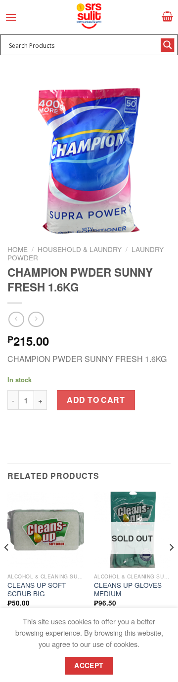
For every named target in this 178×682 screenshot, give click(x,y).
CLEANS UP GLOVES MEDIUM (128, 589)
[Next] (171, 567)
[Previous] (7, 567)
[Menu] (11, 17)
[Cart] (167, 16)
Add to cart (96, 399)
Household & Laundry (80, 249)
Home (17, 249)
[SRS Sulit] (89, 16)
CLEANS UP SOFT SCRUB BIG (36, 589)
